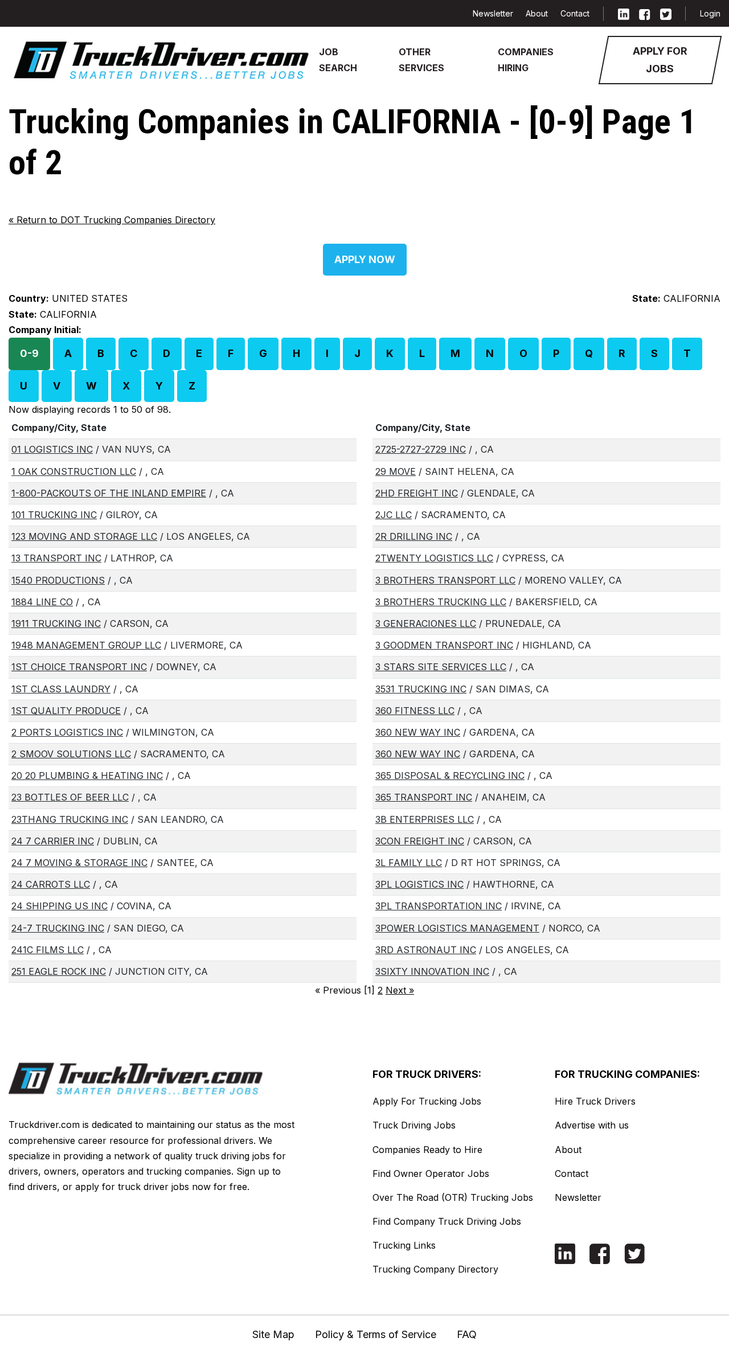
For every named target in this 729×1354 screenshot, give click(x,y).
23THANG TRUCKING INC (69, 819)
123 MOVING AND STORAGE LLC (84, 536)
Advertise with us (592, 1125)
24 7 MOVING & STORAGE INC (79, 862)
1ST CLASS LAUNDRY (60, 689)
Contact (574, 13)
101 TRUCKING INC (54, 514)
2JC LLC (393, 514)
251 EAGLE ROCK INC (58, 971)
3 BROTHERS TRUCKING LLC (440, 602)
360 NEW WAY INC (417, 732)
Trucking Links (404, 1245)
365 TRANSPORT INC (423, 797)
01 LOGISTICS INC (52, 449)
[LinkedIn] (623, 13)
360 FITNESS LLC (414, 710)
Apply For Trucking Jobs (426, 1101)
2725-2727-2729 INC (420, 449)
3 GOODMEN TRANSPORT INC (444, 645)
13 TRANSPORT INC (56, 558)
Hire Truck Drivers (595, 1101)
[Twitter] (665, 13)
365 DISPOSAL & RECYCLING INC (450, 775)
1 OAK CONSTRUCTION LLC (73, 471)
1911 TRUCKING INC (56, 623)
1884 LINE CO (42, 602)
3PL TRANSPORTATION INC (438, 906)
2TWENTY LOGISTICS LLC (434, 558)
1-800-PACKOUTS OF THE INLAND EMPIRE (108, 493)
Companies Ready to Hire (427, 1149)
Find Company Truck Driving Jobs (446, 1221)
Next (400, 990)
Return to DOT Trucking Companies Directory (112, 219)
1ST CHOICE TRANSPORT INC (79, 666)
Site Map (273, 1334)
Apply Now (364, 259)
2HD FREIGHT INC (416, 493)
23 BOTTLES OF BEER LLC (70, 797)
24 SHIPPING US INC (59, 906)
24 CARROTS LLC (50, 884)
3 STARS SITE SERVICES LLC (440, 666)
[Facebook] (644, 13)
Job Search (338, 59)
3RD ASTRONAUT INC (425, 949)
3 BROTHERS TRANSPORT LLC (445, 580)
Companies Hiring (526, 59)
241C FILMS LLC (47, 949)
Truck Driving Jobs (414, 1125)
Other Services (421, 59)
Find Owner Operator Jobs (430, 1173)
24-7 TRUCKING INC (57, 928)
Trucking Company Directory (435, 1269)
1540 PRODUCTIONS (58, 580)
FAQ (467, 1334)
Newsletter (493, 13)
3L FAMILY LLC (408, 862)
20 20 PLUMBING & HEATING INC (87, 775)
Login (710, 13)
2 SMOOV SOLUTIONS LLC (71, 754)
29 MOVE (395, 471)
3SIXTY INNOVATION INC (432, 971)
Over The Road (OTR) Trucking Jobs (452, 1197)
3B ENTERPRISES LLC (424, 819)
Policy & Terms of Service (375, 1334)
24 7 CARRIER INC (52, 841)
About (537, 13)
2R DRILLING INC (413, 536)
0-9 (29, 353)
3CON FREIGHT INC (419, 841)
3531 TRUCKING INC (420, 689)
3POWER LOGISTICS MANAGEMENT (457, 928)
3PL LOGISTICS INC (419, 884)
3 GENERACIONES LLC (425, 623)
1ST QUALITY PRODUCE (66, 710)
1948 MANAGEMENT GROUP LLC (86, 645)
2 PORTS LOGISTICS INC (67, 732)
